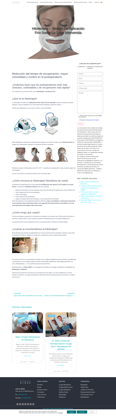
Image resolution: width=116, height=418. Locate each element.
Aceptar (71, 412)
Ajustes (92, 412)
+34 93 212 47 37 (22, 394)
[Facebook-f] (20, 404)
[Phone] (31, 404)
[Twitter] (23, 404)
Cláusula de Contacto (92, 120)
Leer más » (27, 356)
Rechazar (82, 412)
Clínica (90, 2)
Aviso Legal (46, 408)
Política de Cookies (68, 408)
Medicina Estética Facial (80, 2)
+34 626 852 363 (26, 398)
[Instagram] (17, 404)
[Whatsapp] (33, 404)
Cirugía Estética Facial (46, 2)
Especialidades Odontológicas (63, 2)
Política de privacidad (56, 408)
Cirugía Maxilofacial (32, 2)
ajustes (61, 412)
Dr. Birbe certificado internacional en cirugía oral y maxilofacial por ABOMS (91, 188)
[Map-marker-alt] (28, 404)
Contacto (97, 2)
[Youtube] (25, 404)
